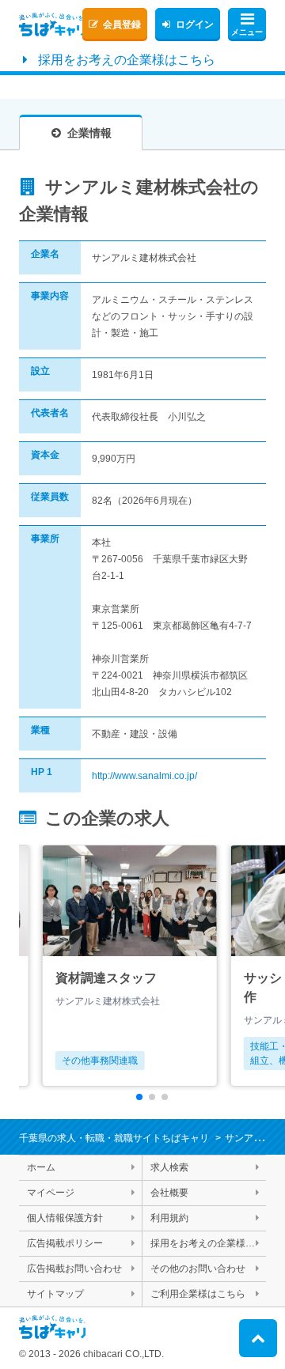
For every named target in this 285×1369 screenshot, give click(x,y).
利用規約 (169, 1217)
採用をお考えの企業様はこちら (126, 59)
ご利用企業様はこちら (197, 1293)
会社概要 (169, 1192)
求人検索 (169, 1167)
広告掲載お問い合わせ (74, 1268)
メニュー (247, 32)
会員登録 (122, 24)
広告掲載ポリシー (65, 1243)
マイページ (50, 1192)
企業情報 (89, 133)
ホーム (41, 1167)
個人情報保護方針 (65, 1217)
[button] (139, 1097)
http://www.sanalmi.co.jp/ (144, 775)
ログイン (195, 24)
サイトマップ (55, 1293)
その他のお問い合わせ (197, 1268)
